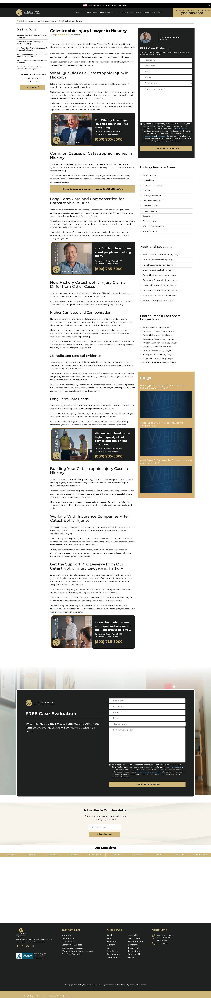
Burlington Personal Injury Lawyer (158, 355)
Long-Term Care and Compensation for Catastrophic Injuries (32, 49)
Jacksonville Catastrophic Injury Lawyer (160, 290)
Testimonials (68, 938)
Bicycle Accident (150, 175)
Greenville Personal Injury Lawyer (158, 335)
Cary (109, 948)
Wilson (131, 957)
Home (17, 21)
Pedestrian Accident (152, 201)
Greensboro (134, 951)
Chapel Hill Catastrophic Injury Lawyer (160, 285)
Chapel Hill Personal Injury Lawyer (158, 359)
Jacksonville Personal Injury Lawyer (158, 331)
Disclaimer (41, 996)
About (78, 12)
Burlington (133, 945)
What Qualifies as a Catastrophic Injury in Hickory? (32, 36)
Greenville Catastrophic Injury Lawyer (159, 275)
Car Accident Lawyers (72, 948)
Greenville (133, 935)
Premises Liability (150, 206)
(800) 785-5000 (192, 13)
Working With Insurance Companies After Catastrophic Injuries (30, 68)
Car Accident (148, 180)
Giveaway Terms (55, 996)
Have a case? (32, 87)
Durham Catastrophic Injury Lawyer (158, 260)
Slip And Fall (148, 216)
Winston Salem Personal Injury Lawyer (160, 343)
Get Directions (162, 940)
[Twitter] (22, 946)
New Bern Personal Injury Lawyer (157, 347)
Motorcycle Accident (152, 196)
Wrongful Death (150, 231)
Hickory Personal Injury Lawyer (34, 21)
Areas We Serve (106, 12)
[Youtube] (27, 946)
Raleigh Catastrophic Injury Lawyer (158, 265)
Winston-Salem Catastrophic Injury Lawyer (161, 255)
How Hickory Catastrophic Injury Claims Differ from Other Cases (32, 55)
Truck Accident (149, 221)
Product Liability (150, 211)
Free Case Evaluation (72, 954)
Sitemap (69, 996)
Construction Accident (153, 185)
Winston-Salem (136, 941)
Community (121, 12)
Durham (111, 945)
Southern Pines (135, 954)
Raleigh (110, 935)
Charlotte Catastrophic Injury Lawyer (159, 270)
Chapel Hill (133, 948)
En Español (158, 12)
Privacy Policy (161, 136)
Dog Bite (146, 190)
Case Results (68, 941)
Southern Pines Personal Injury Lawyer (160, 362)
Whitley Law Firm (182, 128)
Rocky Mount (113, 954)
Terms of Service (148, 136)
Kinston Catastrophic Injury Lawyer (158, 301)
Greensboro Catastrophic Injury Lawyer (160, 280)
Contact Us (148, 12)
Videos (138, 12)
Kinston (110, 938)
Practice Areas (90, 12)
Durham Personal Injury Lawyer (157, 351)
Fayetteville (112, 951)
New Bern (112, 941)
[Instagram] (32, 946)
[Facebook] (17, 946)
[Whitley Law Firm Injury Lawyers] (28, 12)
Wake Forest (113, 957)
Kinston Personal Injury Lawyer (156, 327)
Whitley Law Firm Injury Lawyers (89, 985)
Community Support (72, 945)
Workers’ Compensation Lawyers (78, 951)
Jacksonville (134, 938)
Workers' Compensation (153, 226)
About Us (66, 935)
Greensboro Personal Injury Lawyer (158, 339)
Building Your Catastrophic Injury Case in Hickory (31, 61)
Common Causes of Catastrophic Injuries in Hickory (29, 43)
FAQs (131, 12)
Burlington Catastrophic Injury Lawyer (160, 295)
